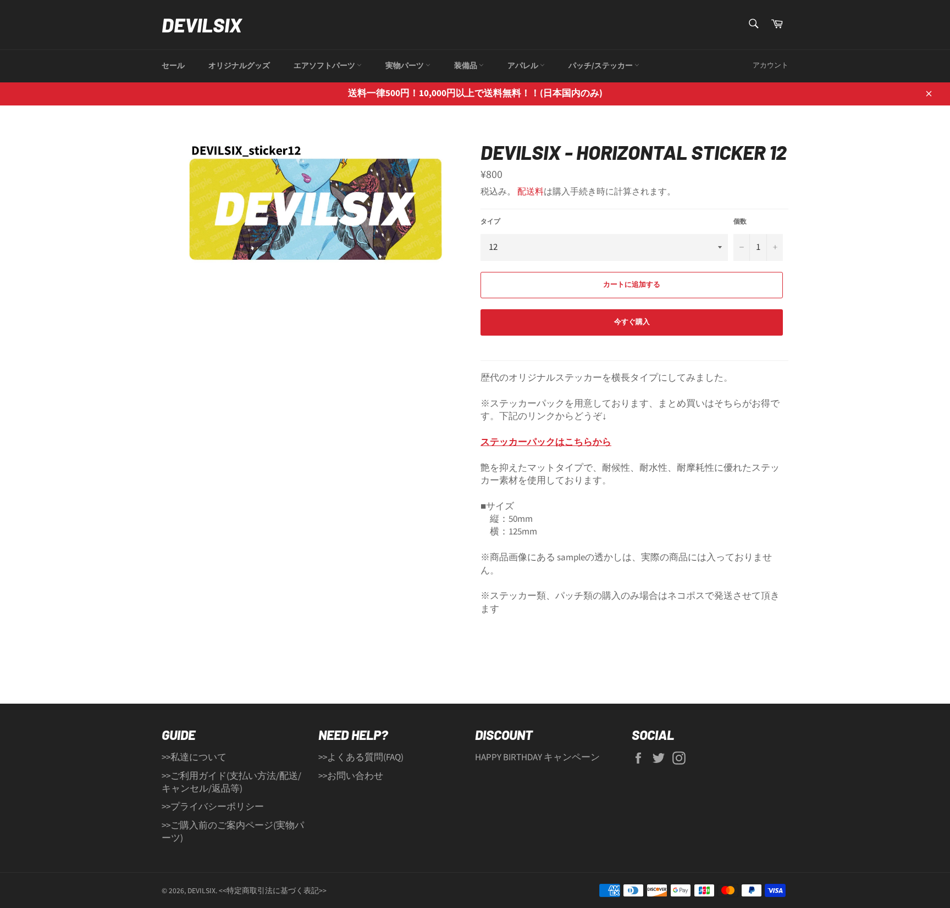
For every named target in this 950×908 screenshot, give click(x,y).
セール (173, 65)
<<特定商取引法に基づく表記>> (273, 890)
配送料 (530, 192)
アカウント (770, 65)
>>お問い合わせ (350, 776)
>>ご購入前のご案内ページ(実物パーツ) (233, 832)
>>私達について (194, 757)
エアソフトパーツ (325, 65)
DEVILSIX (202, 24)
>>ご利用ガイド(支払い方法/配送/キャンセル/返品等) (231, 782)
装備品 (466, 65)
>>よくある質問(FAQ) (361, 757)
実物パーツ (405, 65)
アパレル (523, 65)
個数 (740, 222)
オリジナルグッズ (239, 65)
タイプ (490, 222)
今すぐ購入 (632, 322)
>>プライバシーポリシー (213, 807)
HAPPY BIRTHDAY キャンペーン (537, 757)
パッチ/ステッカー (601, 65)
